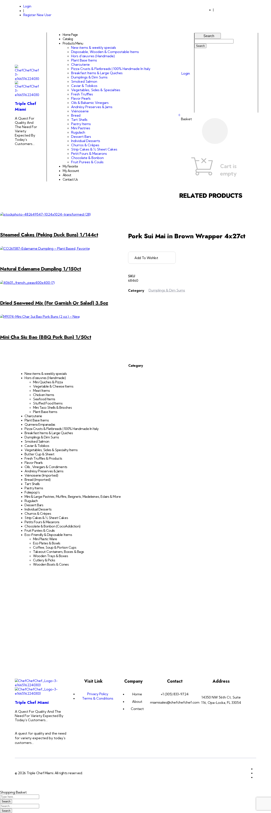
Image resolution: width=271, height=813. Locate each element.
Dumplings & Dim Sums (42, 437)
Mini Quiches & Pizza (48, 382)
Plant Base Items (45, 412)
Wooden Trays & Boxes (50, 556)
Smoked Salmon (37, 441)
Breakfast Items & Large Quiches (49, 433)
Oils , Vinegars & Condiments (46, 467)
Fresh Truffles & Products (43, 458)
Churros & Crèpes (38, 513)
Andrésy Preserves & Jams (44, 471)
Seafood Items (44, 399)
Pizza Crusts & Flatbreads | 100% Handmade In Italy (62, 429)
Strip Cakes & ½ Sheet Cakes (46, 518)
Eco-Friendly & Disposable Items (48, 535)
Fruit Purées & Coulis (40, 530)
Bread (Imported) (37, 479)
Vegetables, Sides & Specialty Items (51, 450)
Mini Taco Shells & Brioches (52, 407)
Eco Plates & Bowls (46, 543)
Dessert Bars (34, 505)
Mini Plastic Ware (45, 539)
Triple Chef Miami (25, 106)
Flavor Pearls (34, 462)
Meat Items (41, 390)
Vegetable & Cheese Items (53, 386)
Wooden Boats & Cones (51, 564)
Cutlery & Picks (44, 560)
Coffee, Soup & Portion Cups (54, 547)
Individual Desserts (38, 509)
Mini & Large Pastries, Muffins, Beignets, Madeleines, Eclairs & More (73, 496)
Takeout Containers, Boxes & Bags (58, 551)
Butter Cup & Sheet (39, 454)
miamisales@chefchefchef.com (237, 13)
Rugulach (31, 501)
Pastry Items (34, 488)
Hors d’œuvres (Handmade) (45, 378)
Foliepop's (32, 492)
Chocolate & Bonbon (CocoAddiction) (52, 526)
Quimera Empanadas (40, 424)
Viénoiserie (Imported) (41, 475)
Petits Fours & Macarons (42, 522)
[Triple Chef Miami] (27, 79)
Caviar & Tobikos (37, 445)
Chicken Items (43, 395)
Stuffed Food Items (47, 403)
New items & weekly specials (46, 373)
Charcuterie (33, 416)
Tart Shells (32, 484)
